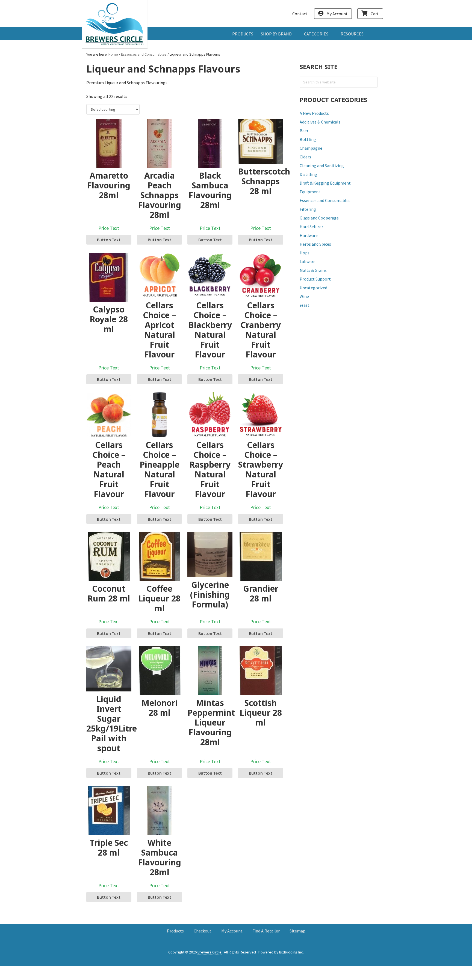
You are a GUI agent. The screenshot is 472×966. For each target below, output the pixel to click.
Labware (307, 261)
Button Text (108, 239)
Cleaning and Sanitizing (322, 165)
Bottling (308, 139)
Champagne (311, 148)
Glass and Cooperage (319, 218)
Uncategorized (313, 287)
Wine (304, 296)
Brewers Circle (115, 24)
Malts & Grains (313, 270)
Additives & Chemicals (320, 122)
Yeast (304, 305)
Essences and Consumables (144, 54)
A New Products (314, 113)
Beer (304, 130)
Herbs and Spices (315, 244)
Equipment (310, 191)
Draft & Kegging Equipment (325, 183)
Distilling (308, 174)
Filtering (308, 209)
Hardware (309, 235)
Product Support (315, 279)
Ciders (305, 157)
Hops (304, 252)
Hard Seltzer (311, 226)
